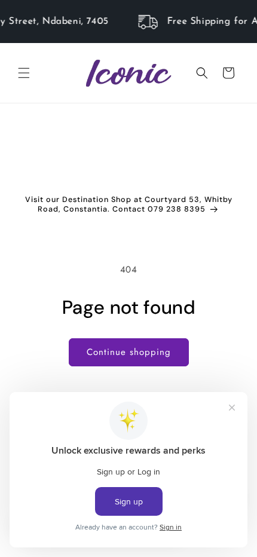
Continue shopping (129, 352)
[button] (24, 73)
